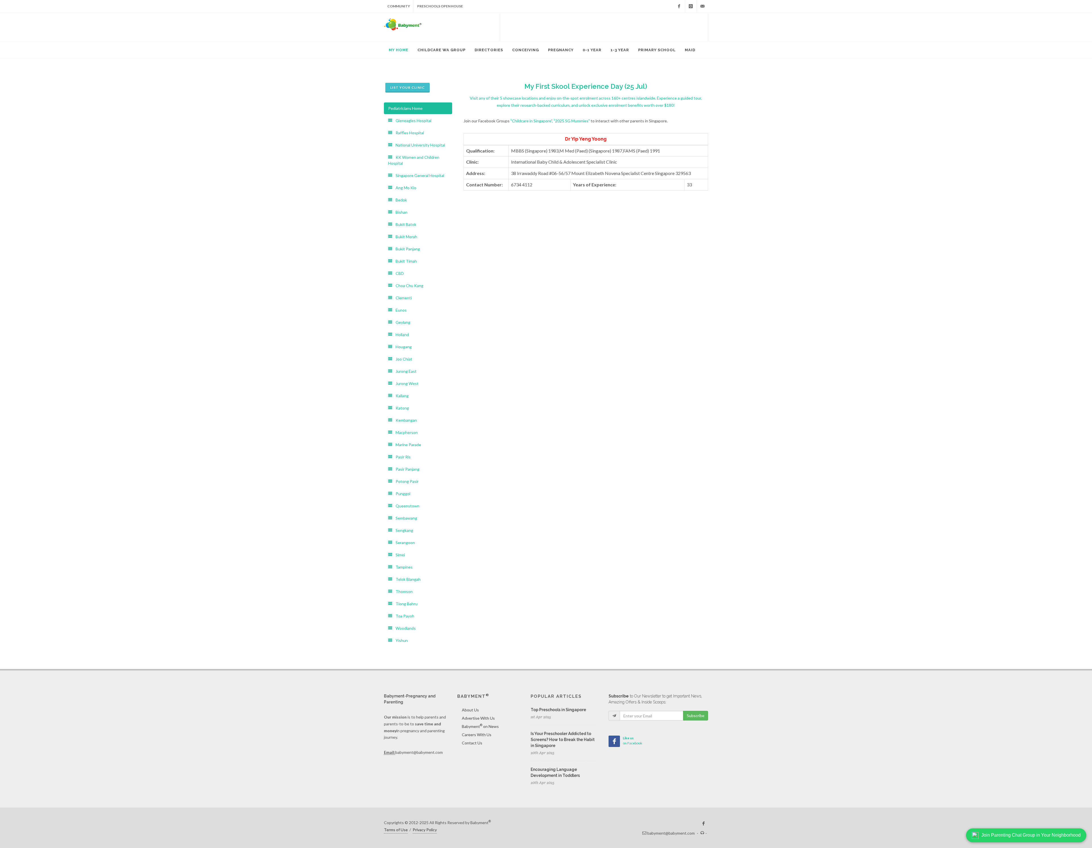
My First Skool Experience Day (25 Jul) (585, 86)
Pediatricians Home (405, 108)
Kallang (400, 395)
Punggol (401, 493)
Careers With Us (476, 734)
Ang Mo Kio (404, 187)
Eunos (399, 310)
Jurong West (405, 383)
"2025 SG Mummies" (572, 120)
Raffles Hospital (408, 132)
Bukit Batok (404, 224)
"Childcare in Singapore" (531, 120)
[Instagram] (690, 6)
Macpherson (405, 432)
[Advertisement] (604, 27)
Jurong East (404, 371)
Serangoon (403, 542)
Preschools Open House (440, 6)
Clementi (402, 297)
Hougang (402, 346)
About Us (470, 709)
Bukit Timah (404, 261)
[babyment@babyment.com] (702, 6)
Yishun (400, 640)
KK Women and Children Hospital (413, 160)
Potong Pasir (405, 481)
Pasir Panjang (405, 469)
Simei (398, 554)
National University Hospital (418, 145)
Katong (400, 408)
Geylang (401, 322)
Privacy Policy (425, 829)
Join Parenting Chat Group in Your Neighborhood (1031, 835)
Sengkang (402, 530)
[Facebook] (679, 6)
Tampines (402, 567)
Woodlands (404, 628)
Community (398, 6)
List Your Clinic (407, 87)
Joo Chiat (402, 359)
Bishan (400, 212)
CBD (398, 273)
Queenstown (405, 505)
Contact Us (472, 742)
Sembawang (404, 518)
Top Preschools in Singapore (558, 709)
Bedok (399, 199)
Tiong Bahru (404, 603)
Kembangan (404, 420)
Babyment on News (480, 725)
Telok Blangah (406, 579)
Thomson (402, 591)
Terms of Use (396, 829)
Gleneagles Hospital (411, 120)
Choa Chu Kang (407, 285)
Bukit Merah (404, 236)
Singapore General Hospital (418, 175)
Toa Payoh (403, 616)
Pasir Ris (401, 456)
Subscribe (695, 715)
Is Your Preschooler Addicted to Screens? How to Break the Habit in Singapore (563, 739)
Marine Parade (406, 444)
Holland (400, 334)
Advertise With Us (478, 718)
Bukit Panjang (406, 248)
